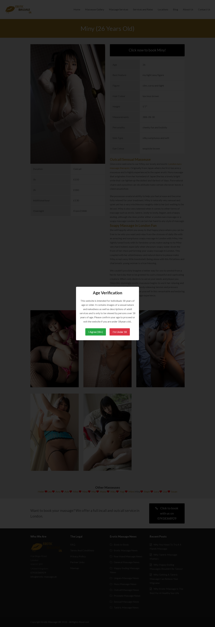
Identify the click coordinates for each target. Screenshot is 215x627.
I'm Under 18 (120, 331)
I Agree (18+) (95, 331)
